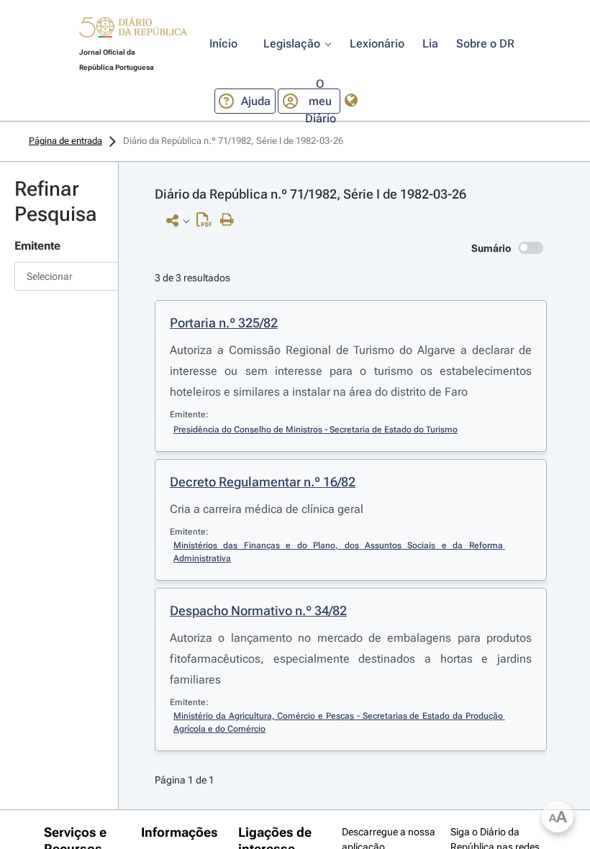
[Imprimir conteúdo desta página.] (230, 220)
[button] (133, 29)
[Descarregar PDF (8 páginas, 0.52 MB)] (207, 223)
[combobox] (59, 276)
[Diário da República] (133, 30)
